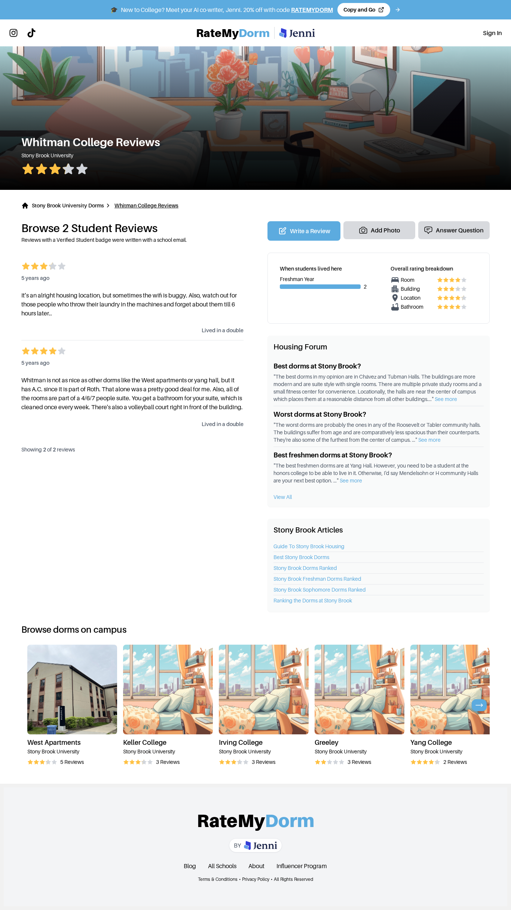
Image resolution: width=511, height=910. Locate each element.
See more (446, 399)
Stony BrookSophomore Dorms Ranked (319, 589)
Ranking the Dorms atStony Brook (312, 600)
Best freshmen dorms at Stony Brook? (332, 455)
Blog (190, 866)
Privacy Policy (255, 879)
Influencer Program (301, 866)
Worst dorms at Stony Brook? (319, 414)
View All (282, 497)
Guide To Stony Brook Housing (309, 546)
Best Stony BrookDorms (301, 557)
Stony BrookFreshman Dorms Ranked (317, 579)
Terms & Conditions (218, 879)
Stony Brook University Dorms (68, 205)
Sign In (492, 33)
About (256, 866)
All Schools (222, 866)
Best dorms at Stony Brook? (317, 366)
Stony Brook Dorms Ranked (305, 568)
